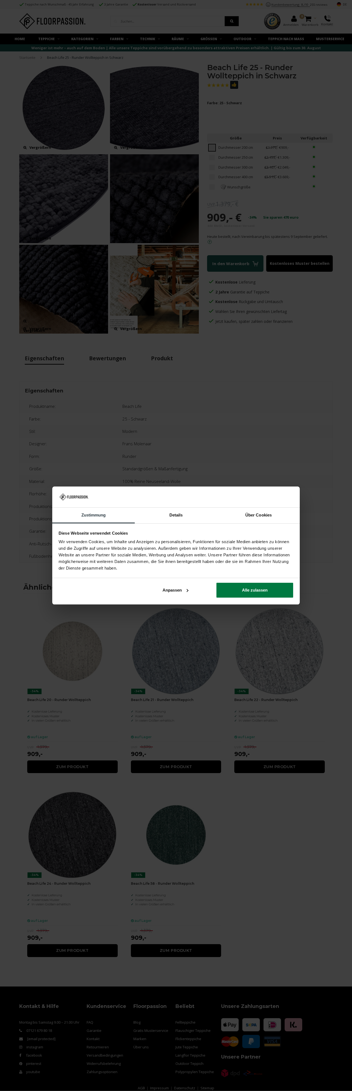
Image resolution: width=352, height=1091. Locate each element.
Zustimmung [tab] (93, 515)
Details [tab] (176, 515)
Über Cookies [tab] (258, 515)
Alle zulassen (255, 590)
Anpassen (172, 590)
